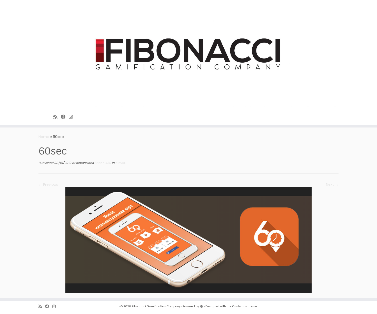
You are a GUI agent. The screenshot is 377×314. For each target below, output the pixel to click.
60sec (120, 163)
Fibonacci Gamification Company (156, 306)
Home (43, 136)
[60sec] (188, 239)
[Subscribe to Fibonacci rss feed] (57, 117)
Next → (332, 184)
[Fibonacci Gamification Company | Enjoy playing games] (188, 55)
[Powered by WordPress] (201, 305)
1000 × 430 (102, 163)
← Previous (48, 184)
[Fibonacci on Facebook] (65, 117)
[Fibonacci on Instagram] (72, 117)
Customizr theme (244, 306)
